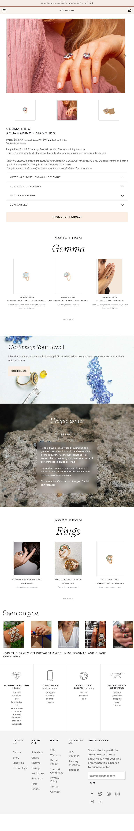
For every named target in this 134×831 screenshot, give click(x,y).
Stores (54, 786)
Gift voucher (74, 754)
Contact (55, 791)
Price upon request (67, 217)
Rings (68, 531)
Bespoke (74, 769)
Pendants (37, 778)
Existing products (74, 762)
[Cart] (130, 10)
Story (16, 757)
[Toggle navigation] (4, 10)
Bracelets (37, 752)
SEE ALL (68, 319)
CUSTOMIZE (19, 371)
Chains (35, 757)
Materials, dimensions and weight (35, 177)
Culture (17, 752)
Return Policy (54, 762)
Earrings (35, 768)
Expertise (18, 762)
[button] (9, 55)
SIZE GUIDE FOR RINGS (25, 186)
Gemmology (20, 768)
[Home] (67, 10)
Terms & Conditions (56, 770)
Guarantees (19, 205)
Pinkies (35, 788)
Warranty (55, 755)
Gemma (68, 248)
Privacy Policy (54, 779)
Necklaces (37, 773)
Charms (35, 762)
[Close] (8, 16)
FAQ (52, 749)
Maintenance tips (23, 196)
